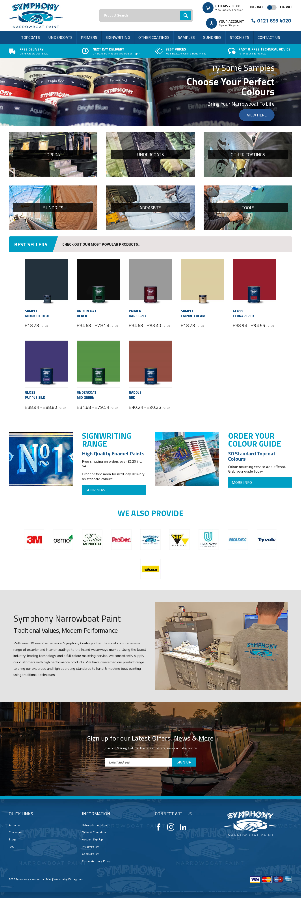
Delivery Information (94, 825)
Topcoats (30, 37)
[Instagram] (170, 827)
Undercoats (60, 37)
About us (14, 825)
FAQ (11, 847)
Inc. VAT (256, 7)
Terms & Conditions (94, 832)
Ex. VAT (286, 7)
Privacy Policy (90, 847)
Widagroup (75, 879)
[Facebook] (158, 827)
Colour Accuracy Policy (96, 861)
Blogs (13, 839)
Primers (89, 37)
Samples (186, 37)
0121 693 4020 (274, 20)
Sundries (212, 37)
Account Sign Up (92, 839)
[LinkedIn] (183, 827)
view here (257, 115)
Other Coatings (153, 37)
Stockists (239, 37)
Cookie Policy (90, 854)
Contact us (269, 37)
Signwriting (118, 37)
